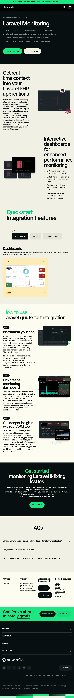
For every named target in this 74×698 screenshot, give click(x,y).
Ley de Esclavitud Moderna (9, 688)
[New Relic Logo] (9, 7)
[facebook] (24, 668)
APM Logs (58, 596)
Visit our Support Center (26, 586)
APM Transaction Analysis (60, 586)
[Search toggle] (64, 7)
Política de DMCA (19, 685)
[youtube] (9, 668)
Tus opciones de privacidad (55, 685)
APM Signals (59, 594)
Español (35, 688)
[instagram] (29, 668)
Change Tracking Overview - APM (60, 590)
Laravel (57, 583)
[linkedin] (4, 668)
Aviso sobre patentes (24, 688)
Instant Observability (11, 17)
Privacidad (29, 685)
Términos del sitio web (39, 685)
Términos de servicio (7, 685)
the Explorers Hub (30, 590)
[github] (19, 668)
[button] (40, 262)
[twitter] (14, 668)
